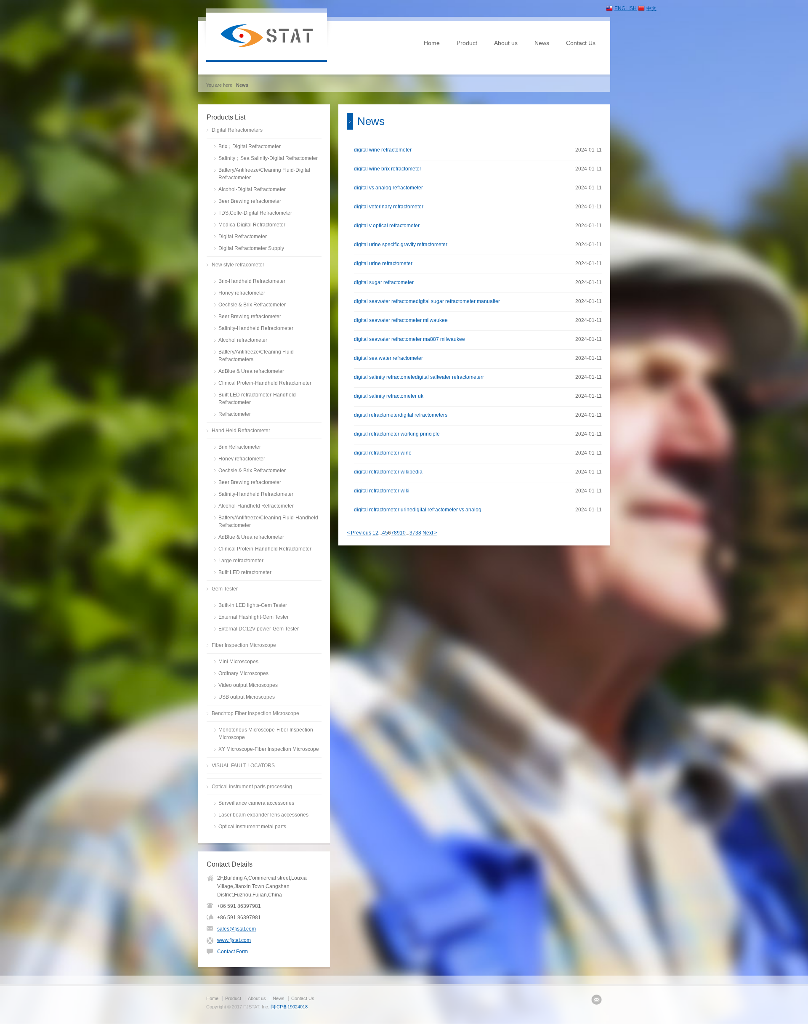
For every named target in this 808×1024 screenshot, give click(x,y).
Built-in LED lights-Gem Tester (252, 605)
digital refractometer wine (383, 453)
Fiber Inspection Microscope (244, 645)
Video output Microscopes (248, 685)
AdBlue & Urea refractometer (251, 371)
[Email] (596, 1000)
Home (432, 43)
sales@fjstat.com (236, 929)
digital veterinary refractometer (388, 207)
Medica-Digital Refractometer (251, 225)
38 (418, 533)
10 (403, 533)
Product (467, 43)
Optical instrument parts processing (252, 787)
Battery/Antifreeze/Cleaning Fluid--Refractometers (257, 355)
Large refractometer (240, 561)
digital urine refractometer (383, 263)
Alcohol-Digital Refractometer (252, 189)
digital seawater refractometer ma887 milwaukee (409, 339)
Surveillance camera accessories (256, 803)
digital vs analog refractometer (388, 188)
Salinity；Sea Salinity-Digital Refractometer (268, 158)
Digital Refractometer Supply (251, 248)
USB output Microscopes (246, 697)
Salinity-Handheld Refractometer (255, 328)
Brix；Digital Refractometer (249, 146)
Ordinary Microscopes (243, 673)
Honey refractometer (241, 293)
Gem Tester (225, 589)
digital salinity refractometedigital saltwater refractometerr (419, 377)
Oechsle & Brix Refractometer (252, 305)
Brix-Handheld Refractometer (251, 281)
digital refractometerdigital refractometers (400, 415)
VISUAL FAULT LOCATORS (243, 766)
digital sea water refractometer (388, 358)
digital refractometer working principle (397, 434)
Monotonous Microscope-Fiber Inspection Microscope (265, 733)
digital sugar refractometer (384, 282)
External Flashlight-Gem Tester (253, 617)
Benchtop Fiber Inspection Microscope (255, 713)
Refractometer (234, 414)
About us (506, 43)
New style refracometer (238, 265)
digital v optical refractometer (387, 226)
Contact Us (580, 43)
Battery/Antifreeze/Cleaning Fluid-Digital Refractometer (264, 174)
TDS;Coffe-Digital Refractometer (255, 213)
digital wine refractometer (383, 150)
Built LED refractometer (244, 572)
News (541, 43)
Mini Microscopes (238, 662)
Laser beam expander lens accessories (263, 815)
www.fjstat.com (234, 940)
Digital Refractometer (242, 236)
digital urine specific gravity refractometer (400, 244)
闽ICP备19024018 (289, 1006)
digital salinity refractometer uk (388, 396)
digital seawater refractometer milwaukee (401, 320)
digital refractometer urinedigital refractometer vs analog (417, 510)
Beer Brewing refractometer (249, 201)
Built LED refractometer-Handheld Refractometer (257, 398)
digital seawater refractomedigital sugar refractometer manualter (427, 301)
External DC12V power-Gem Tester (258, 629)
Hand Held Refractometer (241, 431)
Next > (430, 533)
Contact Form (232, 952)
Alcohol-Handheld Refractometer (256, 506)
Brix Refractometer (239, 447)
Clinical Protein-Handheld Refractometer (264, 383)
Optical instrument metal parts (252, 827)
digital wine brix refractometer (387, 169)
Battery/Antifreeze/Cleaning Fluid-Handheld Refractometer (268, 521)
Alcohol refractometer (242, 340)
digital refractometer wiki (381, 491)
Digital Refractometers (237, 130)
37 (412, 533)
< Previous (359, 533)
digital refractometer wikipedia (388, 472)
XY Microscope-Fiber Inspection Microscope (268, 749)
